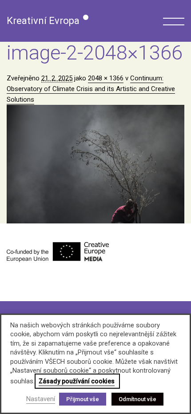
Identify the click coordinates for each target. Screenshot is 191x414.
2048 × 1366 (105, 78)
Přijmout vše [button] (82, 399)
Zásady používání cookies (77, 381)
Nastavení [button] (40, 399)
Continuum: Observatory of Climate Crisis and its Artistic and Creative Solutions (91, 89)
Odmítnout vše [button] (137, 399)
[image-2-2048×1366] (95, 164)
